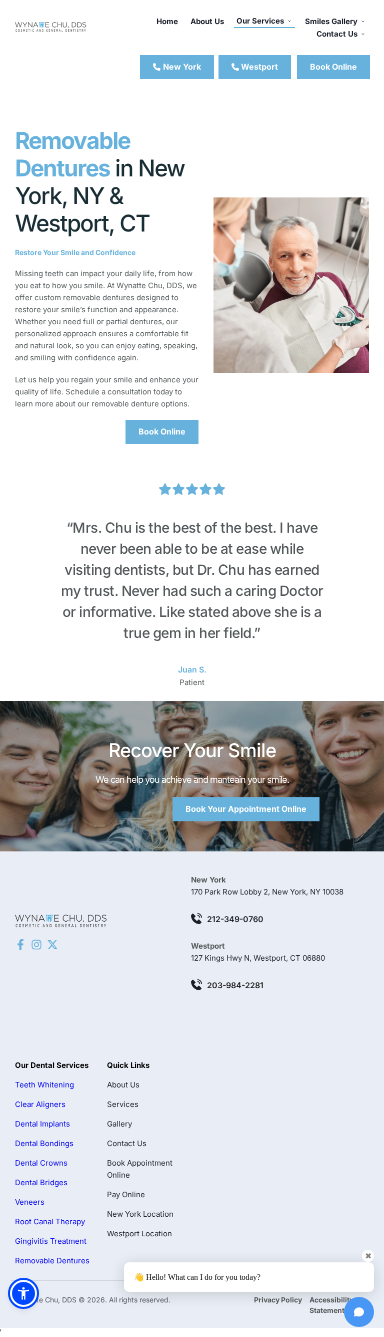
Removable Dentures (52, 1260)
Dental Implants (42, 1124)
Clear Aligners (40, 1104)
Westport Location (139, 1233)
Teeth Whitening (44, 1084)
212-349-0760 (235, 919)
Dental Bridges (41, 1182)
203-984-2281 (235, 985)
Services (122, 1104)
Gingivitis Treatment (50, 1241)
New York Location (140, 1214)
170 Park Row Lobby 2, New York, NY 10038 (267, 892)
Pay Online (126, 1194)
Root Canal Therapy (50, 1221)
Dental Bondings (44, 1143)
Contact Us (126, 1143)
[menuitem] (167, 22)
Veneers (29, 1202)
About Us (123, 1084)
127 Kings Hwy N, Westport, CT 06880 (258, 958)
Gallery (119, 1124)
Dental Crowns (41, 1163)
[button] (23, 1293)
